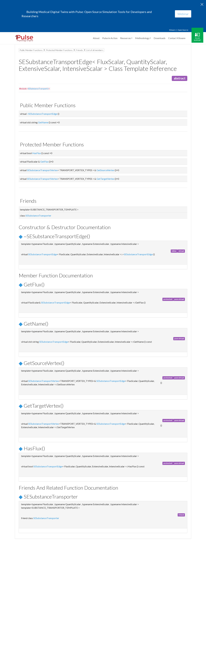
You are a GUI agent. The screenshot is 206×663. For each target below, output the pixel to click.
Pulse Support (197, 39)
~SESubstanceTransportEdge (42, 113)
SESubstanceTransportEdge (42, 254)
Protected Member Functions (59, 50)
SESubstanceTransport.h (38, 88)
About (96, 38)
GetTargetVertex (105, 178)
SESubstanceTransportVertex (42, 170)
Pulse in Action (109, 38)
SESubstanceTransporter (38, 215)
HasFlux (36, 153)
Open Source (183, 30)
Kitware (172, 30)
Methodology (142, 38)
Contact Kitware (176, 38)
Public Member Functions (31, 50)
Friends (79, 50)
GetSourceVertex (105, 170)
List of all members (94, 50)
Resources (125, 38)
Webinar (183, 14)
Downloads (159, 38)
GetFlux (44, 161)
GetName (43, 122)
